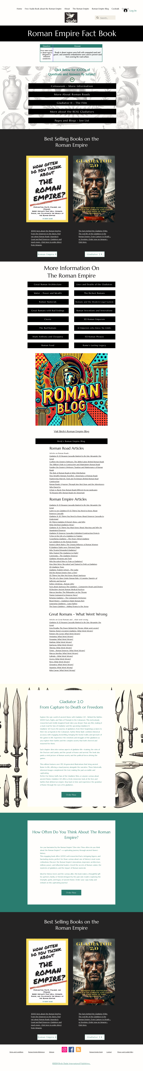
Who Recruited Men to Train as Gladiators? (66, 561)
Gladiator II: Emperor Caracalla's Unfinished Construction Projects (74, 533)
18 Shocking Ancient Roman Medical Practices (66, 589)
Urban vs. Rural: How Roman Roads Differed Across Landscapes (73, 490)
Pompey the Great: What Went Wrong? (64, 634)
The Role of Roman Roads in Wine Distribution (67, 473)
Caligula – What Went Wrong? (61, 656)
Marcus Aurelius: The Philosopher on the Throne (68, 592)
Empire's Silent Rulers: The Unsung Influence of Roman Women (73, 544)
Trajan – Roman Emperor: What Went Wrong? (67, 650)
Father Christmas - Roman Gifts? (61, 584)
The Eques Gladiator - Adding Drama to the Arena (68, 606)
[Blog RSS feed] (78, 1049)
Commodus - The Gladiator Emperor (63, 556)
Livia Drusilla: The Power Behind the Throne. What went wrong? (74, 628)
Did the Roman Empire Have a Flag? (63, 573)
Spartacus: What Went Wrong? (61, 645)
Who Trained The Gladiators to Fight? (63, 553)
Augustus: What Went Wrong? (61, 667)
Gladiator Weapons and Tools (60, 558)
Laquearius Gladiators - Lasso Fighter (63, 604)
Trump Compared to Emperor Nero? (63, 595)
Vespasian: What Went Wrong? (61, 639)
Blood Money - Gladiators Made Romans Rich (66, 601)
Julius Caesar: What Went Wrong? (62, 670)
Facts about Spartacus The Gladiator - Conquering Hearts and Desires (76, 587)
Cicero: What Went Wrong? (60, 659)
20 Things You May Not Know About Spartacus (67, 575)
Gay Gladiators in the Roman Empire (63, 542)
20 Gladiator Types (56, 567)
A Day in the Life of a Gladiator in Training (65, 536)
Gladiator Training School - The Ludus (63, 570)
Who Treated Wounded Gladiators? (63, 550)
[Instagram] (64, 1049)
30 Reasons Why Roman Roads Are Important (67, 493)
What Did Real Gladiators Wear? (61, 525)
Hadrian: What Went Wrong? (60, 642)
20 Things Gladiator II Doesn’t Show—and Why (67, 522)
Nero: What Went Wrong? (59, 662)
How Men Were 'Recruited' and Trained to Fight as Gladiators (73, 564)
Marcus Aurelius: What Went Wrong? (63, 653)
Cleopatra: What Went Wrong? (61, 664)
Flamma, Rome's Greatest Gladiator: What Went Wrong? (71, 631)
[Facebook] (71, 1049)
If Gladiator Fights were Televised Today (64, 547)
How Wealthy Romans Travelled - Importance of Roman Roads (73, 476)
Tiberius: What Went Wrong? (60, 648)
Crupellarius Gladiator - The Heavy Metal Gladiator (69, 539)
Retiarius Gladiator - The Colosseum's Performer (67, 598)
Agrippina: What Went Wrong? (61, 636)
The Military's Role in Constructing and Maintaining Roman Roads (74, 464)
